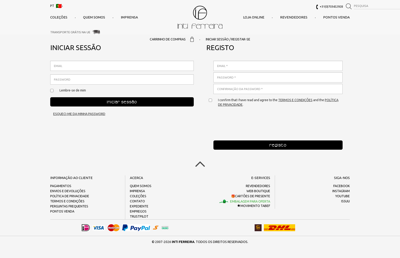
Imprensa (129, 17)
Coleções (58, 17)
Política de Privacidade (69, 196)
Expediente (139, 206)
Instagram (341, 191)
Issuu (345, 201)
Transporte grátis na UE (70, 32)
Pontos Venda (336, 17)
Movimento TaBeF (255, 206)
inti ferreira (200, 17)
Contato (137, 201)
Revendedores (293, 17)
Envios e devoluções (67, 191)
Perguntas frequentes (69, 206)
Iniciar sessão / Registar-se (228, 39)
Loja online (253, 17)
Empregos (138, 211)
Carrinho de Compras (168, 39)
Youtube (342, 196)
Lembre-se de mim (72, 90)
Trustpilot (139, 216)
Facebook (341, 186)
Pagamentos (60, 186)
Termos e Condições (295, 100)
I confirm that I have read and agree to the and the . (278, 102)
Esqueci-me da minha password (79, 114)
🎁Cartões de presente (250, 196)
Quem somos (94, 17)
